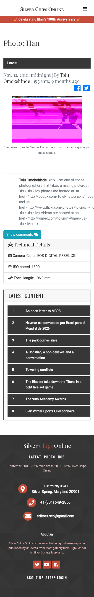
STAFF (50, 577)
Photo (49, 456)
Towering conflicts (39, 370)
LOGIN (62, 577)
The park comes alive (41, 340)
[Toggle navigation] (85, 8)
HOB (61, 456)
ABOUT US (35, 577)
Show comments (20, 234)
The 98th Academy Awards (46, 399)
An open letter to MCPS (43, 311)
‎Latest (12, 63)
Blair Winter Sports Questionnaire (50, 411)
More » (32, 224)
